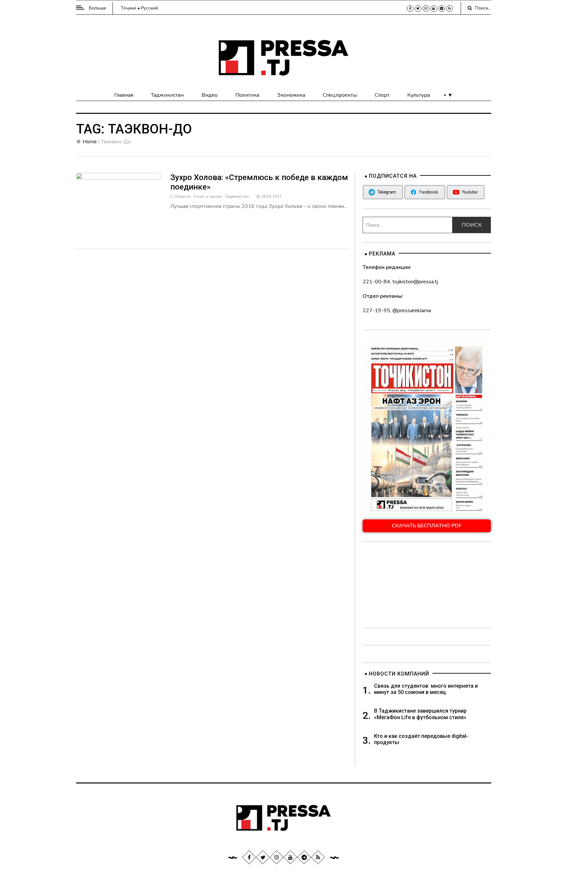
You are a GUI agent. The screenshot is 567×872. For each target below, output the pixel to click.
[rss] (449, 8)
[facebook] (410, 8)
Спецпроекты (340, 95)
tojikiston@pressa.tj (415, 281)
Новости (183, 196)
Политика (247, 95)
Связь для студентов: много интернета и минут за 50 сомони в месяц (426, 689)
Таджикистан (167, 95)
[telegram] (441, 8)
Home (90, 141)
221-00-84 (376, 281)
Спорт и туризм (208, 196)
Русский (149, 8)
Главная (123, 95)
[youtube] (433, 8)
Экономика (291, 95)
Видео (209, 95)
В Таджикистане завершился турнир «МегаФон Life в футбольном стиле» (420, 714)
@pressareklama (411, 310)
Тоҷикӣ (128, 8)
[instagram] (426, 8)
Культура (418, 95)
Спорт (382, 95)
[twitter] (418, 8)
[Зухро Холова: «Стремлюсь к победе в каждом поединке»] (118, 204)
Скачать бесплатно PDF (427, 525)
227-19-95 (376, 310)
